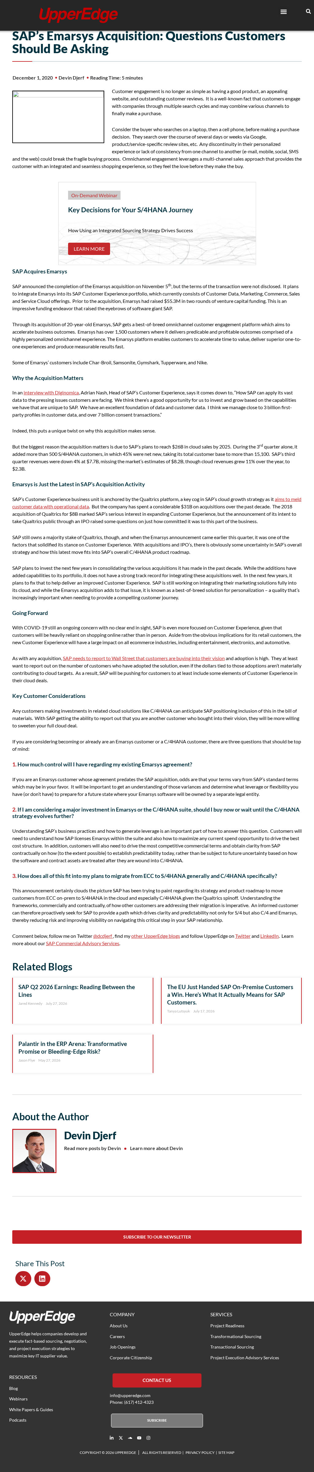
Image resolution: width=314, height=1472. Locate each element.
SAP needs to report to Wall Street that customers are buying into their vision (144, 658)
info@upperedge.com (130, 1395)
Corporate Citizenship (131, 1357)
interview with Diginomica (51, 392)
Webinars (18, 1398)
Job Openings (123, 1346)
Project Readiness (227, 1325)
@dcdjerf (103, 936)
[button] (284, 11)
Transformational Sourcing (235, 1336)
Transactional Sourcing (232, 1346)
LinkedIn (269, 936)
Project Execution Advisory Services (244, 1357)
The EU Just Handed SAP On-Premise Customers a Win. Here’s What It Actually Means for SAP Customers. (230, 994)
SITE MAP (226, 1452)
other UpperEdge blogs (155, 936)
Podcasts (17, 1420)
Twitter (243, 936)
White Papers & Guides (31, 1409)
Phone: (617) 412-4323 (132, 1402)
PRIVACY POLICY (200, 1452)
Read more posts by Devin (92, 1148)
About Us (119, 1325)
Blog (13, 1388)
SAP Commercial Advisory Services (82, 943)
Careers (117, 1336)
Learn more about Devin (156, 1148)
